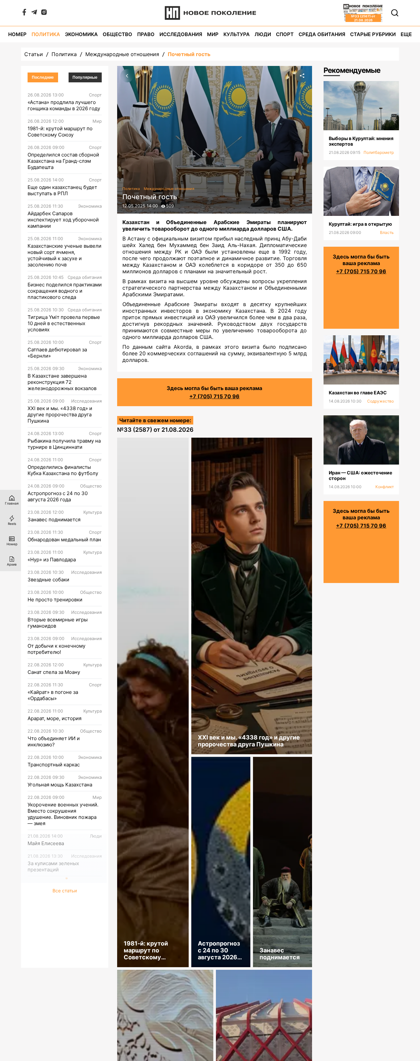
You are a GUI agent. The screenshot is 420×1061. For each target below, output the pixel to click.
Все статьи (64, 960)
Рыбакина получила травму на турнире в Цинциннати (64, 444)
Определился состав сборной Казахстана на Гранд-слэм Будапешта (63, 161)
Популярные (85, 77)
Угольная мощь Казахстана (60, 784)
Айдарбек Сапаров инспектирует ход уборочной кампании (63, 219)
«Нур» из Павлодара (52, 559)
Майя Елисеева (46, 843)
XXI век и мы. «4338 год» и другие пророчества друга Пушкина (60, 414)
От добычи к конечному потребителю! (56, 649)
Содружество (380, 401)
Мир (213, 34)
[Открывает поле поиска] (394, 13)
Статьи (33, 54)
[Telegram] (34, 13)
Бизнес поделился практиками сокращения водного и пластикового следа (65, 290)
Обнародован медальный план (64, 539)
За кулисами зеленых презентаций (53, 866)
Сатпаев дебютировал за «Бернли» (57, 352)
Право (146, 34)
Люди (263, 34)
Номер (17, 34)
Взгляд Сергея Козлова (55, 936)
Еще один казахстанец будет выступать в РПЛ (62, 190)
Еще (406, 34)
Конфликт (384, 486)
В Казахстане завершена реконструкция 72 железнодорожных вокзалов (62, 382)
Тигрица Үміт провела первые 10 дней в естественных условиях (64, 323)
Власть (387, 232)
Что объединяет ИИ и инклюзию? (54, 741)
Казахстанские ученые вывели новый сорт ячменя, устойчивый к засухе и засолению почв (64, 255)
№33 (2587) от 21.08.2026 (155, 429)
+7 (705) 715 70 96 (214, 396)
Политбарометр (379, 152)
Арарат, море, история (54, 718)
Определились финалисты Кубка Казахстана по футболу (63, 470)
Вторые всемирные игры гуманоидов (58, 622)
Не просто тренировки (55, 599)
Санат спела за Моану (54, 672)
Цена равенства (47, 889)
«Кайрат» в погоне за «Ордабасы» (53, 695)
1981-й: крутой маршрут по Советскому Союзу (60, 131)
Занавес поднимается (54, 519)
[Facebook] (24, 13)
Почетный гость (189, 54)
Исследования (180, 34)
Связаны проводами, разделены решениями (55, 912)
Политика (46, 34)
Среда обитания (322, 34)
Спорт (285, 34)
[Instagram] (44, 13)
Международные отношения (122, 54)
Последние (43, 77)
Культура (236, 34)
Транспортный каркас (54, 764)
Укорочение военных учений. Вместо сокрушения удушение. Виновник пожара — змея (63, 813)
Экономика (81, 34)
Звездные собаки (48, 579)
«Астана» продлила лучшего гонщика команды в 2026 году (64, 105)
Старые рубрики (373, 34)
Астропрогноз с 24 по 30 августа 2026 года (58, 496)
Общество (117, 34)
